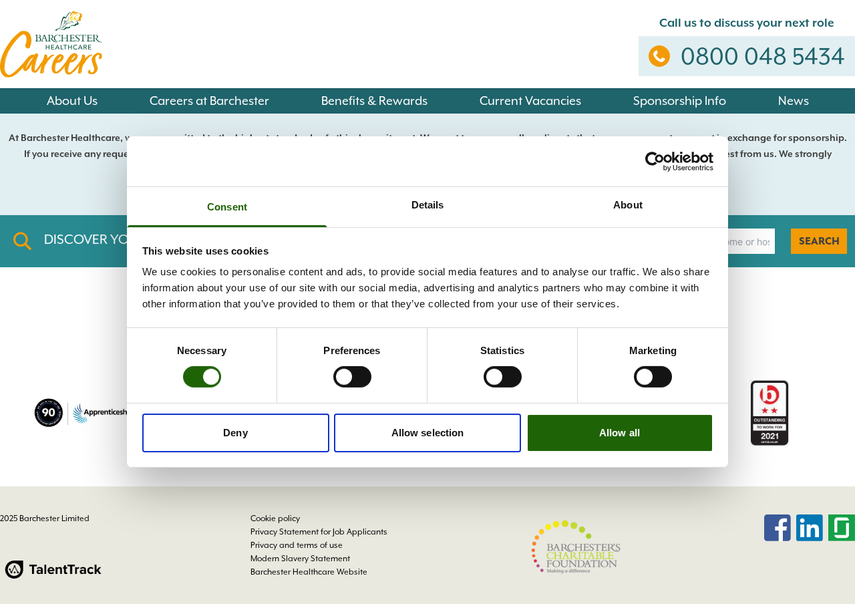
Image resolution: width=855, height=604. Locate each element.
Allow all (619, 432)
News (793, 101)
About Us (72, 101)
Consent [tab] (227, 206)
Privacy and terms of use (296, 545)
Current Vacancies (530, 101)
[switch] (352, 377)
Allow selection (427, 432)
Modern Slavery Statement (300, 558)
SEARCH (819, 241)
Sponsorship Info (679, 101)
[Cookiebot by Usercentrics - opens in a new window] (654, 161)
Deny (235, 432)
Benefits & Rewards (374, 101)
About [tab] (628, 204)
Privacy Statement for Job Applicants (318, 532)
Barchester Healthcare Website (308, 572)
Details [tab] (427, 204)
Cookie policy (275, 518)
